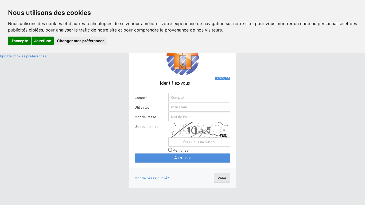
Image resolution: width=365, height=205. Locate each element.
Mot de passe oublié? (152, 178)
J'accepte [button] (19, 40)
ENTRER (184, 158)
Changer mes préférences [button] (80, 40)
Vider (222, 178)
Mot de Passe (145, 117)
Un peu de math (147, 126)
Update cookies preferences (23, 56)
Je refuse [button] (42, 40)
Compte (141, 97)
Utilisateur (143, 107)
